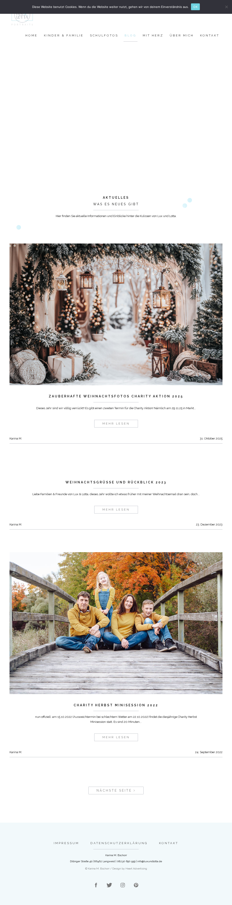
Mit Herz (153, 35)
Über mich (182, 35)
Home (31, 35)
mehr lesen (116, 423)
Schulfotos (104, 35)
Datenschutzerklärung (119, 843)
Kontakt (209, 35)
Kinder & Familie (64, 35)
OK (195, 7)
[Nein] (226, 7)
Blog (130, 35)
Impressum (66, 843)
